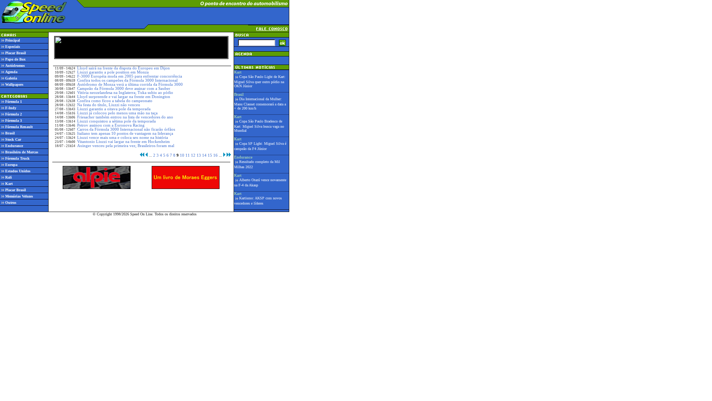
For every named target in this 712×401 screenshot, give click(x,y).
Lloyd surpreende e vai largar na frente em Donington (123, 97)
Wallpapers (14, 84)
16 (215, 155)
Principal (12, 40)
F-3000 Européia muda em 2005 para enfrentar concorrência (129, 76)
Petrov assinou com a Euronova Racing (111, 125)
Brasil (10, 133)
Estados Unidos (17, 171)
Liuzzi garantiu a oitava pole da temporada (114, 109)
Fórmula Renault (19, 127)
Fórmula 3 (13, 120)
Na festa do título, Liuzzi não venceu (108, 105)
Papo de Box (15, 59)
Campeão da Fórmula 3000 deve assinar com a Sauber (123, 89)
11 (187, 155)
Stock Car (13, 139)
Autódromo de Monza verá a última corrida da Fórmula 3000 (130, 84)
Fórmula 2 (13, 114)
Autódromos (15, 65)
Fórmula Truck (17, 158)
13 (199, 155)
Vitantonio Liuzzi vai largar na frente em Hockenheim (123, 142)
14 (204, 155)
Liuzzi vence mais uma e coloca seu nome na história (122, 138)
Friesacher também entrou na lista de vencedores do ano (125, 117)
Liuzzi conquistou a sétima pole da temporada (116, 121)
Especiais (12, 47)
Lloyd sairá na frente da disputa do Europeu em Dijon (123, 68)
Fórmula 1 (13, 102)
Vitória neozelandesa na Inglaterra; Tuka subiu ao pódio (125, 93)
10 (182, 155)
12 (193, 155)
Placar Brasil (15, 53)
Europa (11, 165)
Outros (10, 202)
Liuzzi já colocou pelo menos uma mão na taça (117, 113)
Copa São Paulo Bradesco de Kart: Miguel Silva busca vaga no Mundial (259, 126)
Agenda (11, 72)
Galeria (11, 78)
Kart (9, 184)
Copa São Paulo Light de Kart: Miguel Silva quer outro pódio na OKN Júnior (260, 81)
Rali (8, 177)
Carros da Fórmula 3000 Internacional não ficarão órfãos (126, 129)
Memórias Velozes (19, 196)
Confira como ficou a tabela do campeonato (114, 101)
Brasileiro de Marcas (21, 152)
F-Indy (10, 108)
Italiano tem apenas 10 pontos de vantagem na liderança (125, 133)
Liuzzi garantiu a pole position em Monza (113, 72)
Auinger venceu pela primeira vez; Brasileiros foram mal (125, 146)
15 (210, 155)
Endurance (14, 146)
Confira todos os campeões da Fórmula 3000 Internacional (127, 80)
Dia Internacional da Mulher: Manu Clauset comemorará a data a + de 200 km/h (260, 103)
